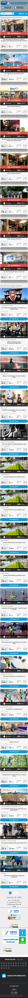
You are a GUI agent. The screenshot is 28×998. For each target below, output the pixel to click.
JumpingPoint (4, 373)
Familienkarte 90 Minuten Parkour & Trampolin (14, 876)
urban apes (4, 408)
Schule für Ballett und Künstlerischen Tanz (14, 444)
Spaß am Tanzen (14, 742)
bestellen (14, 319)
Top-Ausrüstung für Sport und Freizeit (14, 271)
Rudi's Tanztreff (5, 640)
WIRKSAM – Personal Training (8, 840)
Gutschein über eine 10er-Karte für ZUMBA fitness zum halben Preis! (14, 139)
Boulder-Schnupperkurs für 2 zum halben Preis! (14, 410)
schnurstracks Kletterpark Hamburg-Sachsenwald (14, 772)
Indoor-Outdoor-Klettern (14, 106)
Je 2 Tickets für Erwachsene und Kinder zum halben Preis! (14, 308)
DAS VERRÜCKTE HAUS (7, 305)
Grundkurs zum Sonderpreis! (14, 709)
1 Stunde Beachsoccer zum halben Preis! (14, 542)
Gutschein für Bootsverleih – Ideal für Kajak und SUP (14, 608)
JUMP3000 (3, 873)
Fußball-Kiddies (5, 474)
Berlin (4, 611)
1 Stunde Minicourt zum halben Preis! (14, 509)
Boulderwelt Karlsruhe (6, 674)
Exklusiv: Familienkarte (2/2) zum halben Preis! (14, 376)
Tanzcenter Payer (5, 739)
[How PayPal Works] (14, 917)
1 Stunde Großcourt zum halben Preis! (14, 477)
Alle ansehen (20, 959)
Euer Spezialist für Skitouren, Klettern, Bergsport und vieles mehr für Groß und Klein (14, 40)
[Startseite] (14, 3)
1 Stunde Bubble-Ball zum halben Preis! (14, 575)
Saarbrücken (6, 446)
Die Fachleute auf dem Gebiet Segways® (14, 206)
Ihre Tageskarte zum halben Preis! (14, 73)
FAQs (14, 906)
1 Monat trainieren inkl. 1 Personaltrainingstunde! (14, 342)
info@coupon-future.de (14, 904)
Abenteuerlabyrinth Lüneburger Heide (11, 806)
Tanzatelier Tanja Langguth (8, 442)
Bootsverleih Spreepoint (7, 606)
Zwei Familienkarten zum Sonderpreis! (14, 676)
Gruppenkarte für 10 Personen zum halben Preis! (14, 775)
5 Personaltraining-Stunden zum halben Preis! (14, 843)
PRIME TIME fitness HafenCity (8, 339)
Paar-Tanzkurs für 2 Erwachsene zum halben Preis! (14, 642)
